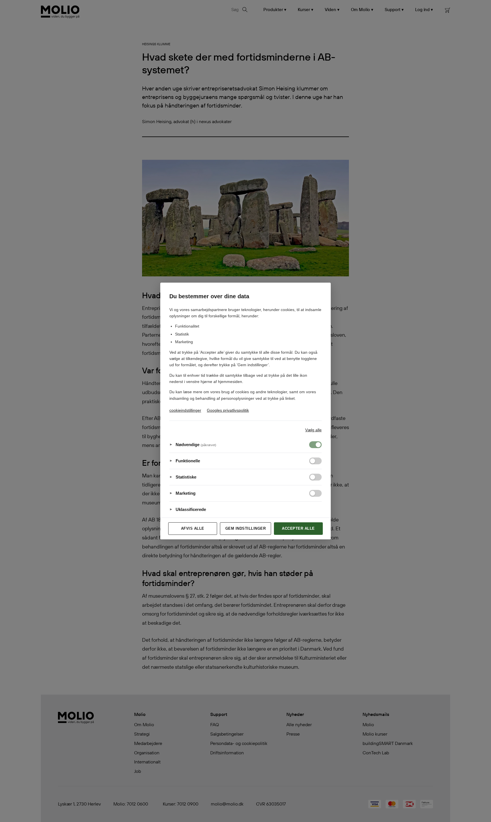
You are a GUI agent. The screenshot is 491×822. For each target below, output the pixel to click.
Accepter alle (298, 528)
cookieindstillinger (185, 410)
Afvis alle (192, 528)
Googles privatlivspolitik (228, 410)
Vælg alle (313, 430)
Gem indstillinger (245, 528)
